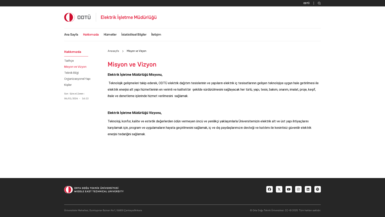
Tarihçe (69, 60)
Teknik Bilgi (71, 73)
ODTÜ (306, 3)
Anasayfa (113, 51)
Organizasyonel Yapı (77, 79)
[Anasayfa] (77, 17)
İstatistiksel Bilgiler (133, 34)
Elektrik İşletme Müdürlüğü (129, 17)
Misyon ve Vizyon (75, 67)
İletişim (156, 34)
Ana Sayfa (71, 34)
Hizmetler (110, 34)
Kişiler (68, 85)
